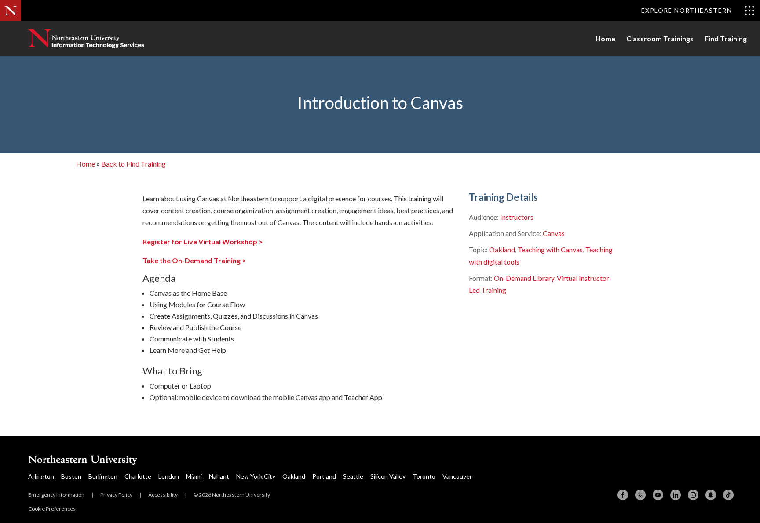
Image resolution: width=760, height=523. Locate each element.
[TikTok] (728, 495)
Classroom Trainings (660, 39)
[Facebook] (623, 495)
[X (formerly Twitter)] (640, 495)
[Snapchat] (710, 495)
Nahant (219, 476)
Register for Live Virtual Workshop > (202, 241)
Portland (324, 476)
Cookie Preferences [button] (52, 508)
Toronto (424, 476)
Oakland (502, 249)
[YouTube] (658, 495)
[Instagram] (693, 495)
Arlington (41, 476)
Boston (71, 476)
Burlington (102, 476)
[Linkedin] (675, 495)
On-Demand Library (524, 278)
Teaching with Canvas (550, 249)
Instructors (516, 217)
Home (605, 39)
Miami (194, 476)
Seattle (353, 476)
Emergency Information (56, 494)
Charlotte (137, 476)
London (168, 476)
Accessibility (163, 494)
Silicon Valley (388, 476)
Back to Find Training (133, 164)
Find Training (726, 39)
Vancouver (457, 476)
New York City (255, 476)
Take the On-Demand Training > (194, 260)
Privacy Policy (116, 494)
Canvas (554, 233)
